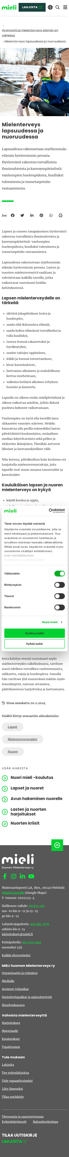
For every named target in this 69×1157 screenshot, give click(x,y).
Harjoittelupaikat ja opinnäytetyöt (27, 997)
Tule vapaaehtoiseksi (17, 1081)
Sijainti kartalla (13, 893)
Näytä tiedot (50, 622)
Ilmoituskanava (13, 1005)
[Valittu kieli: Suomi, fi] (50, 7)
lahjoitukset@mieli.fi (17, 934)
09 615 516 (37, 906)
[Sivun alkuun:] (57, 845)
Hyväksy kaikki (34, 633)
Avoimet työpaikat (15, 989)
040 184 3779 (39, 924)
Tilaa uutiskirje (13, 1097)
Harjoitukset (11, 1023)
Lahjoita (8, 1065)
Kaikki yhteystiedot (16, 955)
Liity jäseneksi (12, 1089)
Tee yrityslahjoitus (15, 1073)
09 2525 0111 (32, 942)
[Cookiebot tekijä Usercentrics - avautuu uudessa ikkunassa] (49, 510)
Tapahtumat (11, 1047)
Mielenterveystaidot (22, 739)
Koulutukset (11, 1039)
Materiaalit (10, 1031)
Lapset (12, 727)
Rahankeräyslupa (45, 1122)
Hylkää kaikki (34, 643)
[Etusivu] (9, 7)
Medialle (8, 981)
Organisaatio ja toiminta (20, 973)
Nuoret (13, 751)
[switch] (59, 585)
